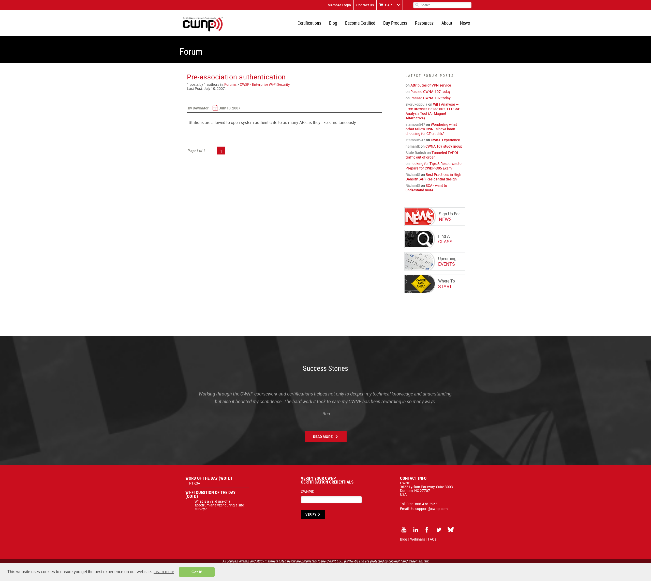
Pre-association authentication (236, 76)
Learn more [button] (164, 572)
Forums (230, 84)
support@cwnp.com (431, 508)
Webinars (417, 539)
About (446, 23)
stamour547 (415, 124)
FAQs (432, 539)
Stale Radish (416, 152)
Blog (333, 23)
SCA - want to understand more (426, 187)
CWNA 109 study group (443, 146)
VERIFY (310, 514)
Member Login (339, 5)
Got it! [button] (196, 572)
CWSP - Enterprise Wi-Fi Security (265, 84)
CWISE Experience (445, 139)
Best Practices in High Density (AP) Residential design (433, 176)
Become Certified (360, 23)
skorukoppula (416, 104)
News (465, 23)
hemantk (413, 146)
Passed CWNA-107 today (430, 91)
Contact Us (365, 5)
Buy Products (395, 23)
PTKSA (194, 483)
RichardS (413, 174)
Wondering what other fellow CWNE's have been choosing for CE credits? (431, 129)
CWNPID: (308, 491)
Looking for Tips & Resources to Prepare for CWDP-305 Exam (434, 166)
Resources (424, 23)
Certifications (309, 23)
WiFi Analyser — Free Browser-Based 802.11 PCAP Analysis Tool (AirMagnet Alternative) (433, 111)
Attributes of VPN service (430, 85)
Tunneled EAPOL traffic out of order (432, 155)
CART (389, 5)
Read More (323, 436)
